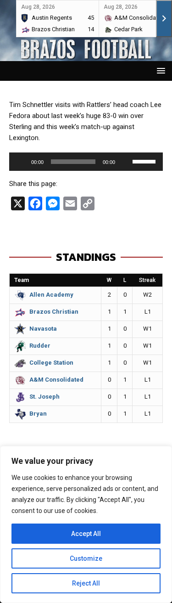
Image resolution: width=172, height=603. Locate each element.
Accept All (86, 533)
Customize (86, 558)
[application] (86, 161)
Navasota (43, 328)
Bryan (38, 413)
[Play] (21, 161)
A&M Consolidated (56, 379)
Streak (147, 280)
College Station (51, 362)
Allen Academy (51, 294)
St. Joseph (44, 396)
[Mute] (125, 161)
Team (21, 280)
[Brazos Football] (86, 55)
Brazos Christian (53, 311)
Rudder (39, 345)
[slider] (145, 160)
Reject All (86, 583)
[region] (86, 524)
